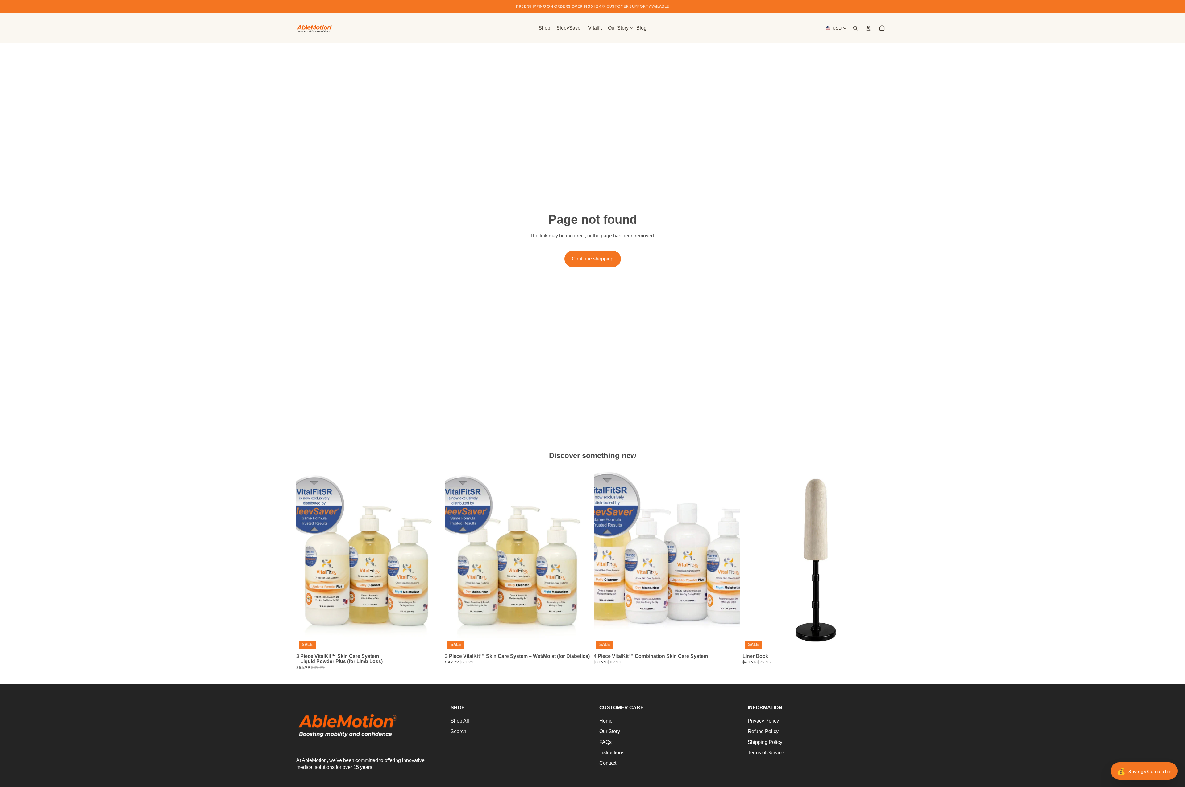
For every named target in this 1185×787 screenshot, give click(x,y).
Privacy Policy (763, 720)
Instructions (611, 752)
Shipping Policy (765, 742)
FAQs (605, 742)
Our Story (609, 731)
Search (458, 731)
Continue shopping (592, 258)
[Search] (855, 28)
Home (606, 720)
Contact (607, 763)
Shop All (460, 720)
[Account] (868, 28)
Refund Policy (763, 731)
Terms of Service (766, 752)
